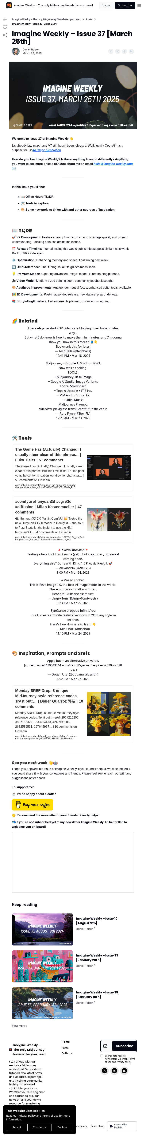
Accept (17, 1127)
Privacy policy (27, 1115)
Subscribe (125, 5)
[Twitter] (104, 1071)
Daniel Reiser (31, 49)
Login (106, 5)
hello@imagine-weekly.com (113, 163)
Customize (39, 1127)
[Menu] (139, 5)
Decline (62, 1127)
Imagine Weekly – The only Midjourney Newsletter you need (46, 19)
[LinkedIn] (114, 1071)
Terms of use (50, 1115)
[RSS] (124, 1071)
